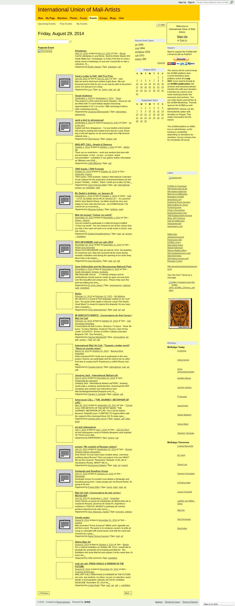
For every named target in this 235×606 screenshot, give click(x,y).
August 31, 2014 (111, 123)
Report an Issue (172, 602)
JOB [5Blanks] (94, 163)
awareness (80, 114)
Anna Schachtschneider (185, 370)
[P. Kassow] (171, 399)
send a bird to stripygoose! (89, 120)
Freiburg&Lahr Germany (86, 381)
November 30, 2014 (109, 569)
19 (145, 87)
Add (162, 25)
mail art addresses (176, 221)
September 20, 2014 (106, 405)
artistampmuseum (175, 237)
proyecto (120, 512)
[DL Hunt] (171, 458)
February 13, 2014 (83, 321)
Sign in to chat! (211, 604)
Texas (118, 98)
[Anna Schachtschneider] (171, 372)
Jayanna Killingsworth (98, 112)
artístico (128, 512)
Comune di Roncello (84, 572)
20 (150, 87)
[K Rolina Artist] (171, 486)
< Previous (44, 593)
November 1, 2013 (83, 196)
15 (158, 84)
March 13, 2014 (82, 351)
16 (162, 84)
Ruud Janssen (63, 602)
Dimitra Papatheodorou (99, 234)
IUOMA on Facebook (177, 186)
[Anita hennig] (171, 363)
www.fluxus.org (174, 199)
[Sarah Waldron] (171, 418)
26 (145, 90)
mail (110, 89)
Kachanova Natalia (97, 465)
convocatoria (119, 337)
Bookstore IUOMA (175, 197)
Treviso (129, 405)
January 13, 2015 (105, 474)
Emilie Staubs (94, 67)
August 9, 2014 (82, 544)
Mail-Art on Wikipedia (177, 194)
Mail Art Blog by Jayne (177, 205)
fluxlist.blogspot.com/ (177, 213)
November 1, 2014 (112, 217)
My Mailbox (119, 296)
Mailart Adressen (175, 248)
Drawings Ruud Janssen (178, 202)
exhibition (90, 188)
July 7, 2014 (80, 430)
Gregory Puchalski (186, 473)
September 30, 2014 (106, 449)
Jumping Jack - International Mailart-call (96, 375)
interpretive (121, 112)
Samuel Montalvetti (97, 337)
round (109, 487)
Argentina (114, 498)
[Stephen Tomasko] (171, 436)
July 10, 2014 (81, 449)
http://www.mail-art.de (177, 189)
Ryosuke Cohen (175, 261)
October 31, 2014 (110, 321)
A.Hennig (181, 351)
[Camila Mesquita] (171, 449)
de (127, 337)
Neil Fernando (184, 519)
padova (78, 523)
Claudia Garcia (95, 367)
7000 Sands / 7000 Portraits (89, 169)
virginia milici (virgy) (97, 419)
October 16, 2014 (109, 171)
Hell (121, 79)
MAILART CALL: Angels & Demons (93, 144)
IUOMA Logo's (174, 242)
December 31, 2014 (106, 378)
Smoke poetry (82, 517)
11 (141, 84)
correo (83, 340)
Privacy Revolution (176, 210)
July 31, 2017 (103, 79)
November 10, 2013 (84, 217)
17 (137, 87)
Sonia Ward (182, 424)
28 (154, 90)
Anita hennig (183, 360)
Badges (159, 602)
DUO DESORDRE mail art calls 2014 (94, 242)
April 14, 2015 (104, 53)
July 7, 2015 (101, 430)
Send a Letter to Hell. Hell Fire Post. (94, 76)
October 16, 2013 (83, 171)
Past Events (66, 24)
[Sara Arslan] (171, 409)
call (119, 67)
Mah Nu (181, 510)
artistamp (112, 67)
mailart (109, 139)
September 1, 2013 (84, 98)
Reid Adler (182, 528)
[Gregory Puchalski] (171, 476)
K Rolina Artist (183, 483)
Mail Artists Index (175, 245)
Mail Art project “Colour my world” (93, 215)
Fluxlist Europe (174, 207)
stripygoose (93, 139)
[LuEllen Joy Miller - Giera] (171, 504)
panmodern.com (175, 226)
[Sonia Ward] (171, 427)
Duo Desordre (94, 261)
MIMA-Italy (172, 234)
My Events (82, 24)
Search (231, 2)
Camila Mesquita (185, 446)
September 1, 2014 (105, 98)
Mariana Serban (95, 209)
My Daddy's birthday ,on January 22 (94, 193)
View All (161, 63)
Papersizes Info (174, 240)
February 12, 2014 (83, 296)
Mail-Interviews (174, 256)
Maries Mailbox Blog (176, 250)
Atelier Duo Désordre (85, 247)
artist (127, 419)
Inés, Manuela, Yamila (98, 512)
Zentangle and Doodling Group (91, 471)
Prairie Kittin (93, 487)
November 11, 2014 (112, 245)
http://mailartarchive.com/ (179, 253)
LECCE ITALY (122, 430)
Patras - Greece (82, 220)
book (77, 421)
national (126, 285)
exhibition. (85, 288)
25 (141, 90)
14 (154, 84)
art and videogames (85, 427)
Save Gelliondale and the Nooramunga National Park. (103, 266)
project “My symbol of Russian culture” (96, 446)
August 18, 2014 (82, 569)
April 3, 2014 (81, 378)
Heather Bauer (184, 378)
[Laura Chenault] (171, 495)
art (114, 89)
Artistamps (81, 51)
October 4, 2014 (106, 544)
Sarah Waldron (184, 415)
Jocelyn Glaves (184, 387)
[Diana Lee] (171, 467)
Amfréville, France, (83, 174)
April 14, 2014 (81, 53)
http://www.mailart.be (177, 191)
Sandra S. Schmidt (96, 394)
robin (115, 487)
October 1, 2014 (107, 147)
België (126, 544)
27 (150, 90)
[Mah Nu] (171, 513)
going (104, 89)
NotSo (78, 293)
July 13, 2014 (81, 474)
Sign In (191, 2)
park (77, 288)
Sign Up (182, 2)
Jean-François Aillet (97, 185)
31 (137, 94)
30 (162, 90)
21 (154, 87)
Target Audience (83, 95)
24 (137, 90)
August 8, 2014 (82, 520)
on (100, 89)
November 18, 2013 (84, 245)
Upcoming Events (47, 24)
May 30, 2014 (81, 405)
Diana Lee (182, 464)
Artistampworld (174, 223)
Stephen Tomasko (185, 433)
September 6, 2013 (84, 123)
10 (137, 84)
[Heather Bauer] (171, 381)
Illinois (123, 53)
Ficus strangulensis (97, 310)
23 (162, 87)
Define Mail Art (83, 542)
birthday (114, 209)
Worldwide (80, 476)
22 (158, 87)
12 (145, 84)
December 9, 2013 (83, 269)
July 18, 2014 (81, 498)
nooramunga (116, 285)
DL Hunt (181, 455)
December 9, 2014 (110, 269)
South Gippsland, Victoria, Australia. (91, 272)
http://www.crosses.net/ (178, 258)
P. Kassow (182, 396)
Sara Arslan (182, 406)
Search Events (70, 41)
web (129, 196)
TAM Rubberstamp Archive (179, 215)
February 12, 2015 (103, 296)
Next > (128, 593)
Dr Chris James (95, 285)
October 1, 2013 (82, 147)
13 (150, 84)
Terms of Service (190, 602)
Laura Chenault (184, 492)
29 (158, 90)
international (124, 185)
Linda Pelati (93, 585)
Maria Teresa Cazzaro (98, 536)
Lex (90, 89)
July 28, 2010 (81, 79)
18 (141, 87)
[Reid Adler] (171, 531)
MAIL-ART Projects (176, 218)
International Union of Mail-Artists (79, 9)
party (121, 209)
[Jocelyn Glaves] (171, 390)
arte (77, 340)
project (78, 188)
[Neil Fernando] (171, 522)
